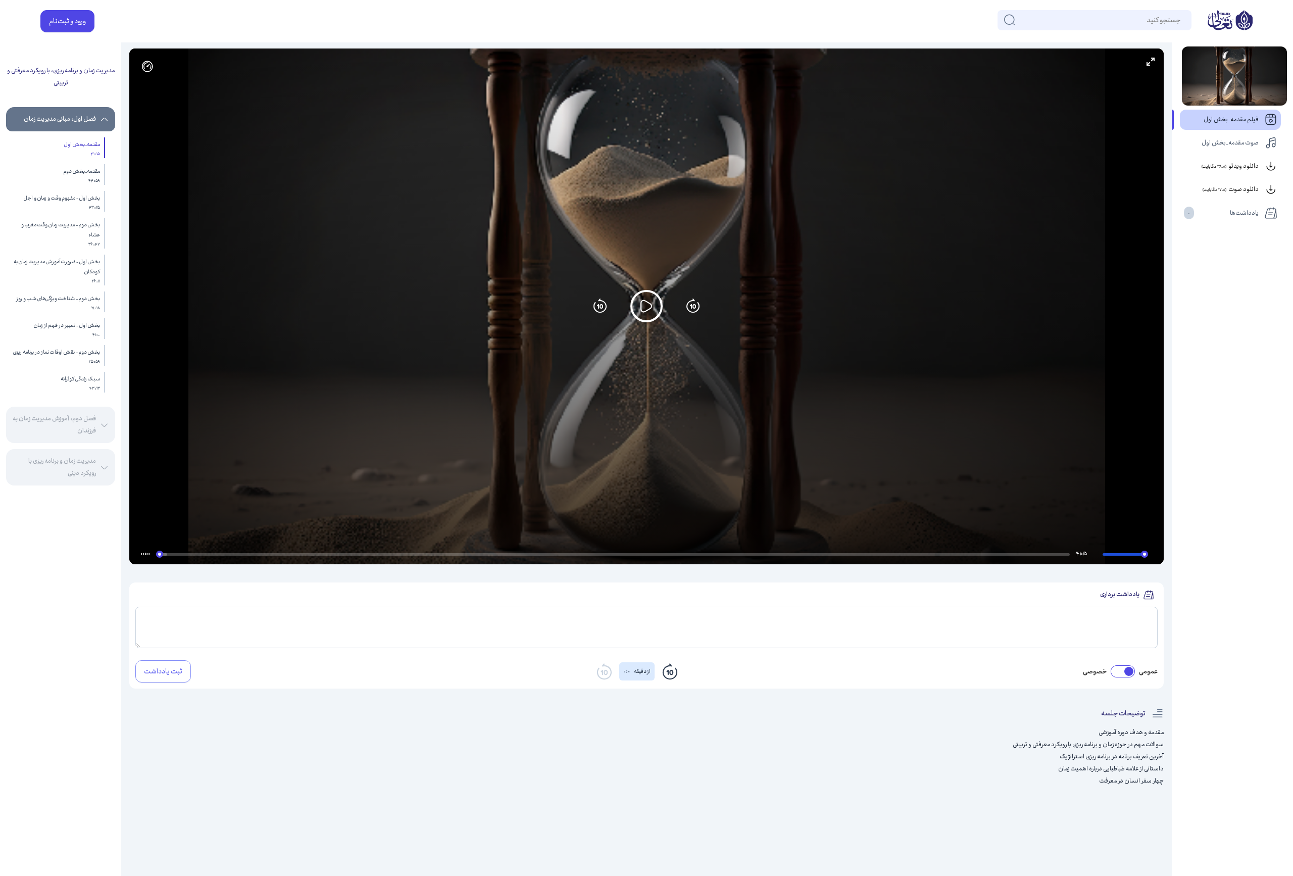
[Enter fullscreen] (1150, 62)
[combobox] (1179, 20)
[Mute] (1096, 555)
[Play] (646, 306)
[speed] (147, 67)
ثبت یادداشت (163, 671)
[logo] (1230, 21)
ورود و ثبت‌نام (67, 21)
